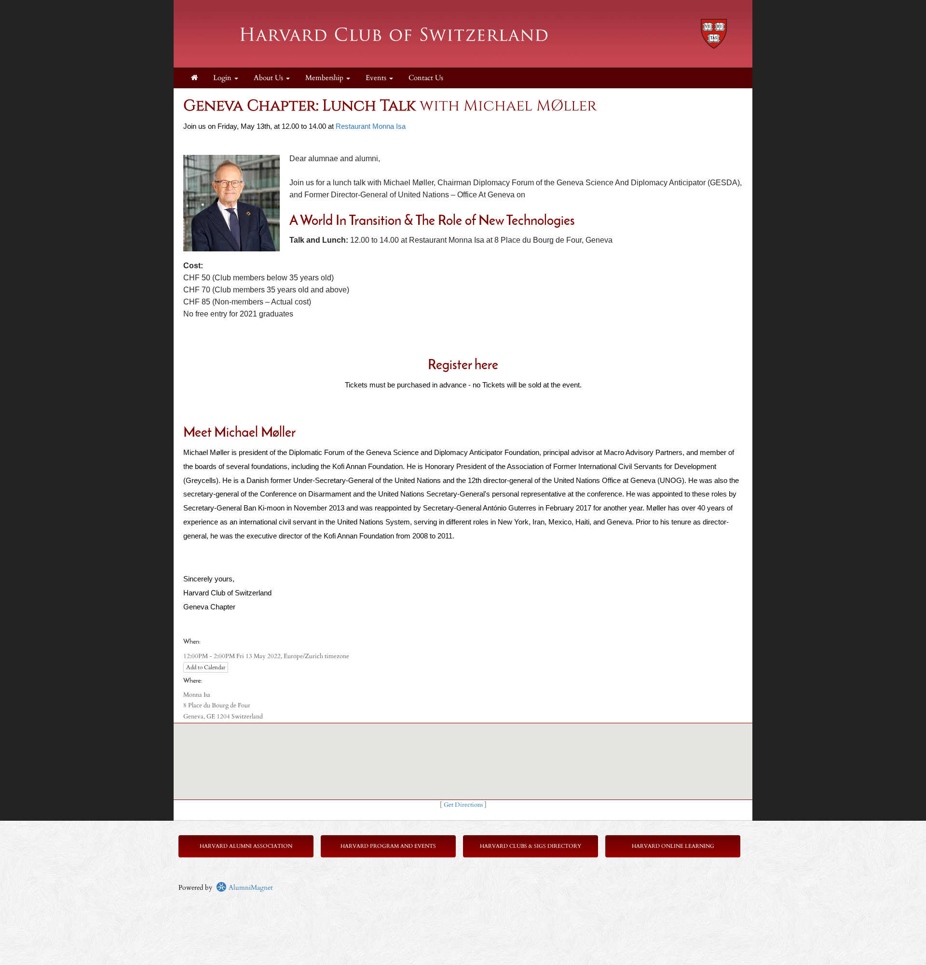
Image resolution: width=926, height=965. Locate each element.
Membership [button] (325, 78)
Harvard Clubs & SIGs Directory (530, 846)
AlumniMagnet (249, 887)
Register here (463, 365)
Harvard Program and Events (388, 846)
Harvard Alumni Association (246, 846)
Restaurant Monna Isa (371, 126)
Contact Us (426, 78)
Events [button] (377, 78)
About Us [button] (269, 78)
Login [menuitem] (223, 78)
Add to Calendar (205, 667)
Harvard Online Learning (673, 846)
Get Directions (463, 805)
